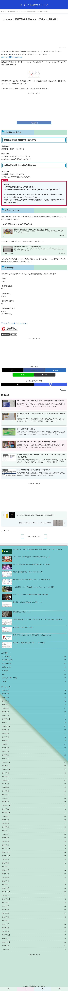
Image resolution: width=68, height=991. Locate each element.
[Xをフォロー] (17, 384)
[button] (44, 375)
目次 (32, 123)
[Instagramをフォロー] (50, 384)
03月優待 (14, 334)
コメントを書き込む (34, 536)
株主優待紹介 (6, 334)
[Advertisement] (34, 33)
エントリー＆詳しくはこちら (11, 57)
